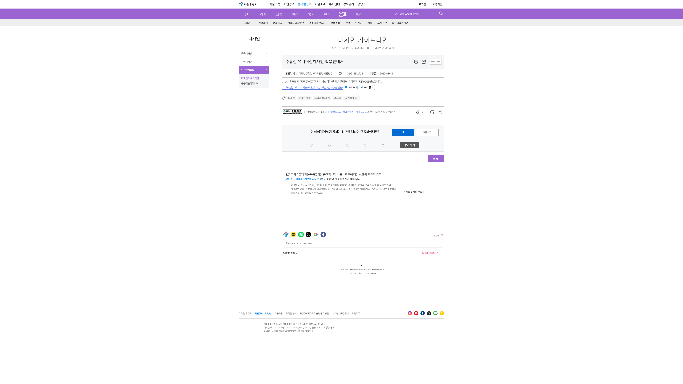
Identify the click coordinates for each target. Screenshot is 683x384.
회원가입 (437, 4)
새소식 (247, 22)
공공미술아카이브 (249, 83)
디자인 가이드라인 (250, 78)
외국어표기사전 (400, 22)
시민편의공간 (351, 98)
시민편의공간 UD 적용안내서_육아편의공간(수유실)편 (312, 87)
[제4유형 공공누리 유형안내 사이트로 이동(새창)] (292, 112)
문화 (343, 14)
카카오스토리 (442, 313)
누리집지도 (355, 313)
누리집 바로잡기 (339, 313)
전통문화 (335, 22)
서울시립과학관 (296, 22)
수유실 (337, 98)
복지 (311, 14)
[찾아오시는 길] (316, 324)
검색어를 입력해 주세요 (407, 13)
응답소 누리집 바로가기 (414, 191)
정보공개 (348, 4)
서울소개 (320, 4)
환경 (295, 14)
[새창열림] (416, 62)
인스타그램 (410, 313)
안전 (327, 14)
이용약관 (278, 313)
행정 (359, 14)
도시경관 (382, 22)
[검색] (441, 14)
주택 (247, 14)
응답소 (362, 4)
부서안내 (334, 4)
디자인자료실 (247, 69)
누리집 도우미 (245, 313)
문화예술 (277, 22)
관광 (347, 22)
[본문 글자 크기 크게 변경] (433, 62)
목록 (435, 159)
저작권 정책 (291, 313)
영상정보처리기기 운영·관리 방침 (314, 313)
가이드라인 (304, 98)
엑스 (429, 313)
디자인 (358, 22)
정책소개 (263, 22)
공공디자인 (246, 53)
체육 (369, 22)
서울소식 (274, 4)
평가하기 (409, 145)
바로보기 (353, 87)
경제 (263, 14)
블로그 (435, 313)
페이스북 (422, 313)
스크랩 (424, 62)
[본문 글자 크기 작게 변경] (438, 62)
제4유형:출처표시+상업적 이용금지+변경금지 (346, 111)
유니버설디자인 (322, 98)
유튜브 (416, 313)
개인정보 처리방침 (263, 313)
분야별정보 (304, 4)
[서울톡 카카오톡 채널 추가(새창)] (330, 327)
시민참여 (289, 4)
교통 (279, 14)
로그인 (422, 4)
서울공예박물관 (317, 22)
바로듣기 (369, 87)
